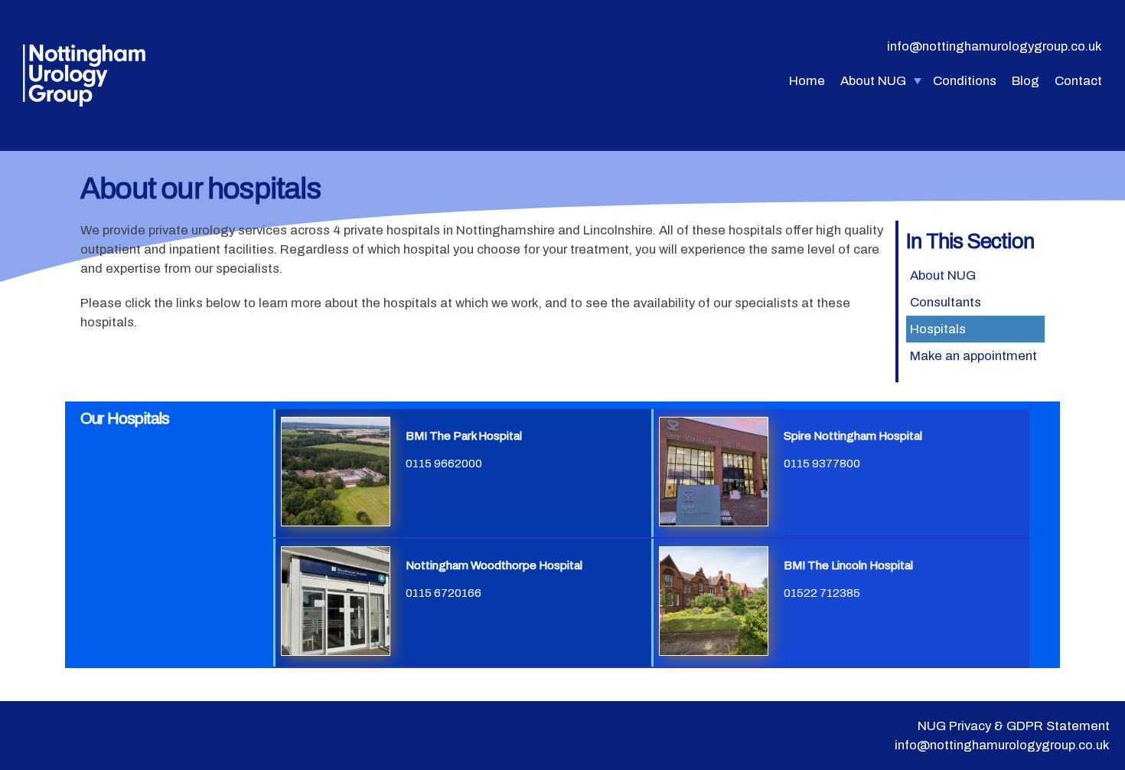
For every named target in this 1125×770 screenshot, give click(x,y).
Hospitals (938, 329)
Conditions (964, 81)
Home (807, 81)
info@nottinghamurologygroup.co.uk (994, 46)
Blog (1025, 81)
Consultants (945, 302)
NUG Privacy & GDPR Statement (1014, 726)
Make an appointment (973, 356)
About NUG (873, 81)
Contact (1078, 81)
